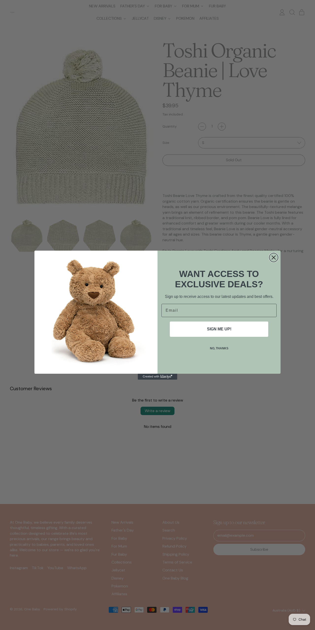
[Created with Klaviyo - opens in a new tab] (157, 377)
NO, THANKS (219, 348)
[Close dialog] (273, 257)
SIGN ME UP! (219, 329)
